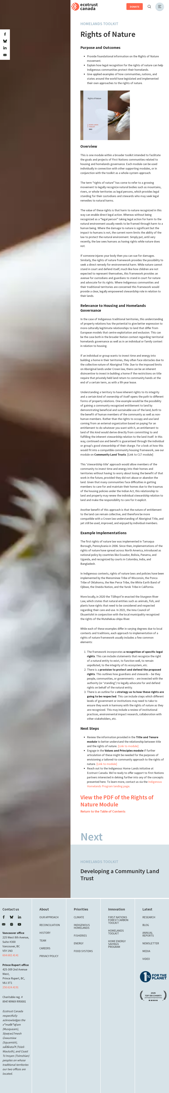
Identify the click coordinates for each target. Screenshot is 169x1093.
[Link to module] (128, 746)
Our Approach (49, 917)
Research (148, 917)
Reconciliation (49, 925)
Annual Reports (148, 934)
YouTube (19, 924)
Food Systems (83, 951)
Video (146, 959)
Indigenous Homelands (82, 926)
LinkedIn (19, 917)
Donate (134, 6)
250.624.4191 (10, 987)
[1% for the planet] (153, 976)
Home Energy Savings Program (117, 944)
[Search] (149, 6)
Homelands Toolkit (99, 23)
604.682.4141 (10, 955)
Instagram (12, 924)
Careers (44, 948)
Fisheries (80, 935)
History (44, 933)
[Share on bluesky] (5, 41)
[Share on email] (5, 55)
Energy (78, 943)
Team (42, 940)
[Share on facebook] (5, 34)
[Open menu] (160, 6)
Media (146, 951)
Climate (79, 917)
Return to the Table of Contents (102, 811)
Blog (145, 925)
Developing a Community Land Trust (119, 874)
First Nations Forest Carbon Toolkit (118, 920)
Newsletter (150, 943)
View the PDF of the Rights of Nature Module (116, 801)
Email (4, 924)
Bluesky (12, 917)
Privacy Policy (48, 956)
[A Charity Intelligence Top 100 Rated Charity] (153, 995)
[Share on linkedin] (5, 48)
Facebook (4, 917)
